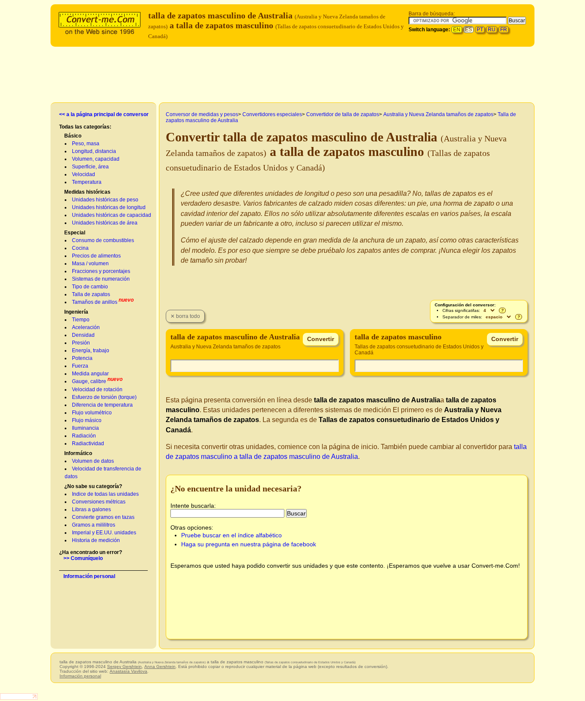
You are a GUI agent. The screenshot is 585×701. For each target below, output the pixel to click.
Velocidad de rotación (97, 389)
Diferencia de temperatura (102, 405)
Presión (81, 343)
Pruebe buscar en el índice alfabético (231, 535)
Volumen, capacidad (95, 159)
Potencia (82, 358)
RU (491, 30)
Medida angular (90, 374)
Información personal (89, 576)
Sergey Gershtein (124, 666)
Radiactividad (88, 443)
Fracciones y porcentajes (101, 271)
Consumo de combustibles (103, 240)
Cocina (80, 248)
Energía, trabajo (90, 350)
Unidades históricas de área (104, 223)
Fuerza (80, 366)
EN (456, 30)
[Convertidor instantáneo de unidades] (101, 22)
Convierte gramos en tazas (103, 517)
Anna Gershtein (160, 666)
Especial (74, 233)
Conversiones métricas (98, 502)
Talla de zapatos (91, 294)
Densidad (83, 335)
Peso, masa (85, 144)
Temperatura (86, 182)
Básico (72, 136)
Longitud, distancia (94, 151)
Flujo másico (86, 420)
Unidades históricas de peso (105, 200)
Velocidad (83, 174)
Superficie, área (90, 167)
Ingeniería (76, 312)
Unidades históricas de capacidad (111, 215)
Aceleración (86, 327)
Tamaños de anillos (94, 302)
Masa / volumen (90, 264)
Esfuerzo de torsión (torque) (104, 397)
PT (480, 30)
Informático (78, 453)
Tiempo (81, 320)
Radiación (84, 436)
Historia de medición (96, 540)
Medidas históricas (87, 192)
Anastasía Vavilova (128, 671)
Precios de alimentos (96, 256)
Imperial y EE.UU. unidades (104, 533)
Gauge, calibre (89, 381)
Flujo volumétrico (92, 413)
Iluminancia (85, 428)
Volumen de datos (93, 461)
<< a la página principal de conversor (104, 114)
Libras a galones (91, 509)
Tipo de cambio (90, 287)
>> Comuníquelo (83, 558)
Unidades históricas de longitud (109, 207)
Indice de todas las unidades (105, 494)
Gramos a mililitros (93, 525)
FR (503, 30)
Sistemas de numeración (101, 279)
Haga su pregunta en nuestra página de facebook (248, 544)
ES (468, 30)
